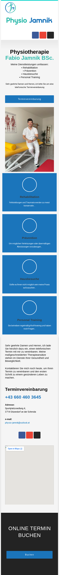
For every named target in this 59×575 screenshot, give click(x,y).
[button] (29, 44)
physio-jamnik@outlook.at (17, 422)
